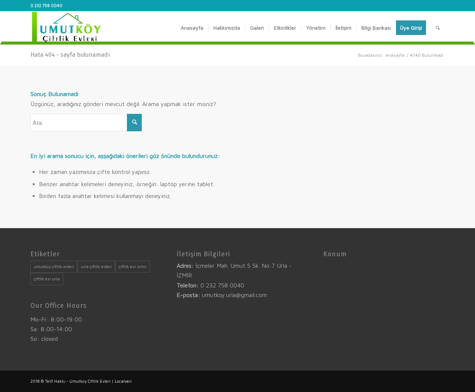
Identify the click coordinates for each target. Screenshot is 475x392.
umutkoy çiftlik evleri (54, 266)
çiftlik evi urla (47, 278)
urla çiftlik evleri (96, 266)
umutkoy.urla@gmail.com (234, 294)
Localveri (123, 381)
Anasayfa (395, 55)
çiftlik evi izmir (133, 266)
